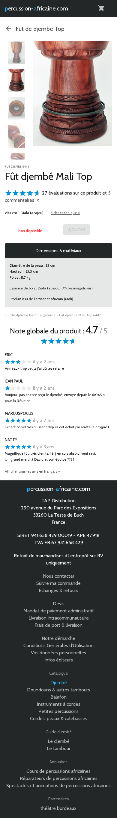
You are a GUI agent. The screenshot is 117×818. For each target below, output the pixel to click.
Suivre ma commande (58, 583)
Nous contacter (58, 576)
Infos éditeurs (58, 660)
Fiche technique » (65, 212)
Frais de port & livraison (58, 625)
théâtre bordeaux (58, 808)
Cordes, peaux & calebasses (58, 718)
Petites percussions (58, 711)
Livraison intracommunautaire (58, 618)
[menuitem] (16, 52)
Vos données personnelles (58, 652)
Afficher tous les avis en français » (32, 471)
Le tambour (58, 748)
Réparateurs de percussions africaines (59, 778)
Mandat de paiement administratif (58, 611)
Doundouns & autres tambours (58, 690)
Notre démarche (58, 638)
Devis (58, 603)
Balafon (58, 697)
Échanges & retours (58, 590)
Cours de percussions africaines (58, 771)
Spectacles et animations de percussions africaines (58, 785)
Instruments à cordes (58, 704)
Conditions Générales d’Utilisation (58, 645)
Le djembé (59, 741)
